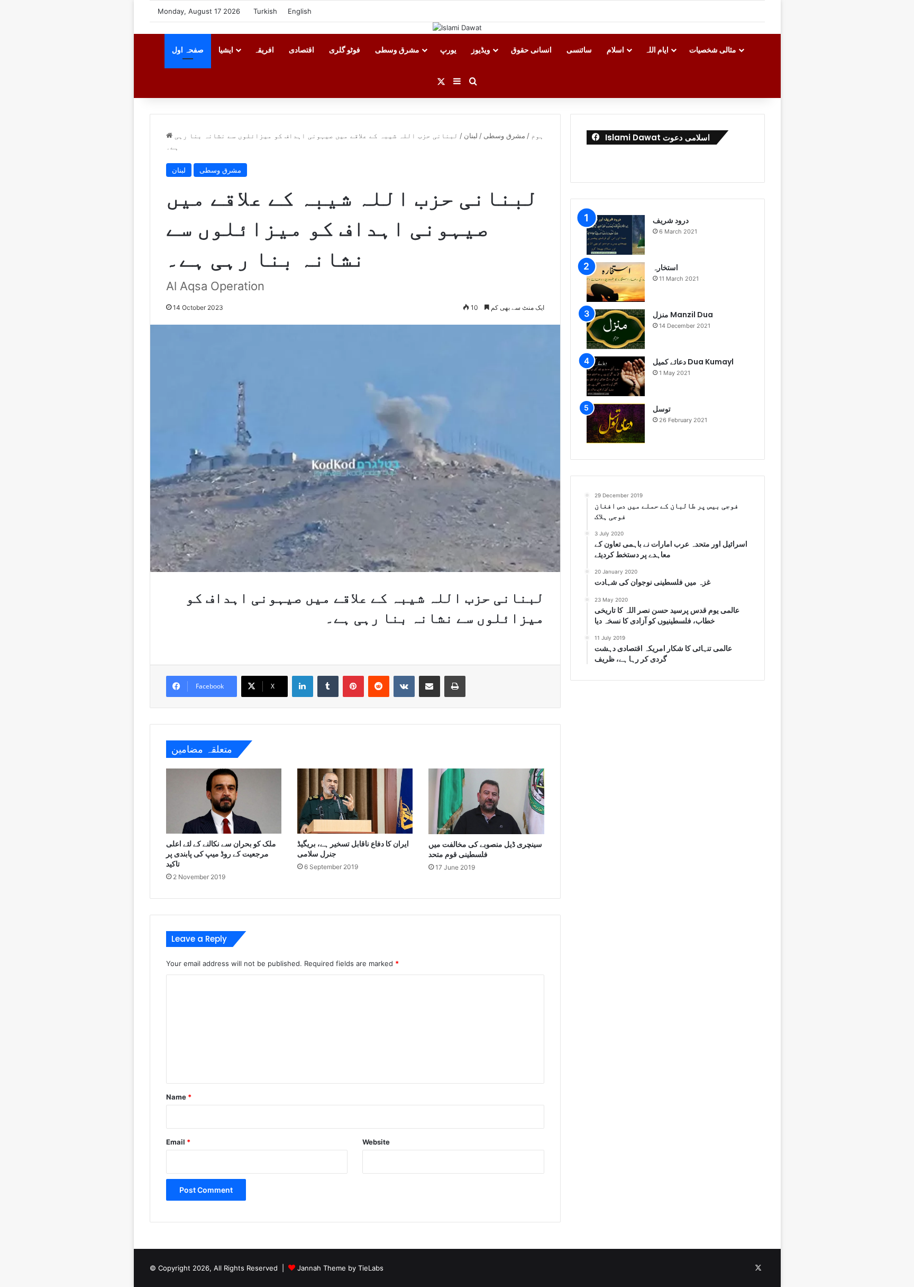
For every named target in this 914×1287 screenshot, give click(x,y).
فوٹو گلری (344, 49)
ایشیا (225, 49)
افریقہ (264, 49)
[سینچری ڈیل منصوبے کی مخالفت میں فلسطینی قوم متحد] (486, 801)
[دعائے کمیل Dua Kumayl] (616, 376)
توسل (662, 409)
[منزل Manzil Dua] (616, 329)
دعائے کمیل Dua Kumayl (693, 361)
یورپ (448, 49)
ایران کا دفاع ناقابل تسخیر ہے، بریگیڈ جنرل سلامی (353, 848)
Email (178, 1142)
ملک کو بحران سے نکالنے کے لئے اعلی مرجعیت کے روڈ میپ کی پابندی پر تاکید (221, 853)
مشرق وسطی (397, 49)
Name (178, 1097)
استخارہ (665, 267)
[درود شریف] (616, 235)
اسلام (615, 49)
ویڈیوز (480, 49)
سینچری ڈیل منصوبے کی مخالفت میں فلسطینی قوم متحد (485, 849)
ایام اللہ (657, 49)
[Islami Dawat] (457, 27)
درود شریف (671, 220)
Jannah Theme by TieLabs (340, 1268)
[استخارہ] (616, 282)
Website (376, 1142)
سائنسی (579, 49)
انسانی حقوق (531, 49)
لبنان (471, 135)
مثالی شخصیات (712, 49)
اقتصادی (301, 49)
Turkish (265, 11)
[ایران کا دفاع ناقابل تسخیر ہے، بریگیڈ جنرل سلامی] (355, 801)
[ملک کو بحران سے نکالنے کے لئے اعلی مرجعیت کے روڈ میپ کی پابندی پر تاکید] (223, 801)
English (300, 11)
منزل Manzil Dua (683, 314)
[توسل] (616, 423)
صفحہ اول (188, 49)
